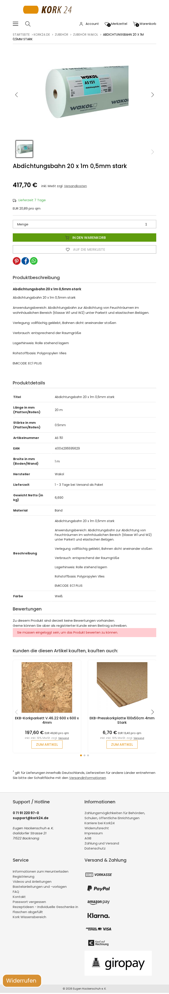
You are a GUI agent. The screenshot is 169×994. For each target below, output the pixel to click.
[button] (152, 95)
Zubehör (61, 34)
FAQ (16, 891)
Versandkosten (75, 186)
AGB (87, 838)
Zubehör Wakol (85, 34)
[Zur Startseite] (48, 18)
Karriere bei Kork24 (99, 823)
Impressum (93, 833)
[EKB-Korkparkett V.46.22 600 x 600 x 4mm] (46, 713)
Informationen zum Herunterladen (40, 871)
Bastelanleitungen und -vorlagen (40, 886)
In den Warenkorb (89, 237)
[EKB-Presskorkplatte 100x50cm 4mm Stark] (122, 713)
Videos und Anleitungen (32, 881)
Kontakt (19, 896)
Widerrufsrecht (96, 828)
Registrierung (23, 876)
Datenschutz (95, 848)
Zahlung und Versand (101, 843)
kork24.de (42, 34)
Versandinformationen (87, 777)
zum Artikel (47, 744)
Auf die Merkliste (88, 249)
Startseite (21, 34)
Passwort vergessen (29, 901)
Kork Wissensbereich (29, 917)
